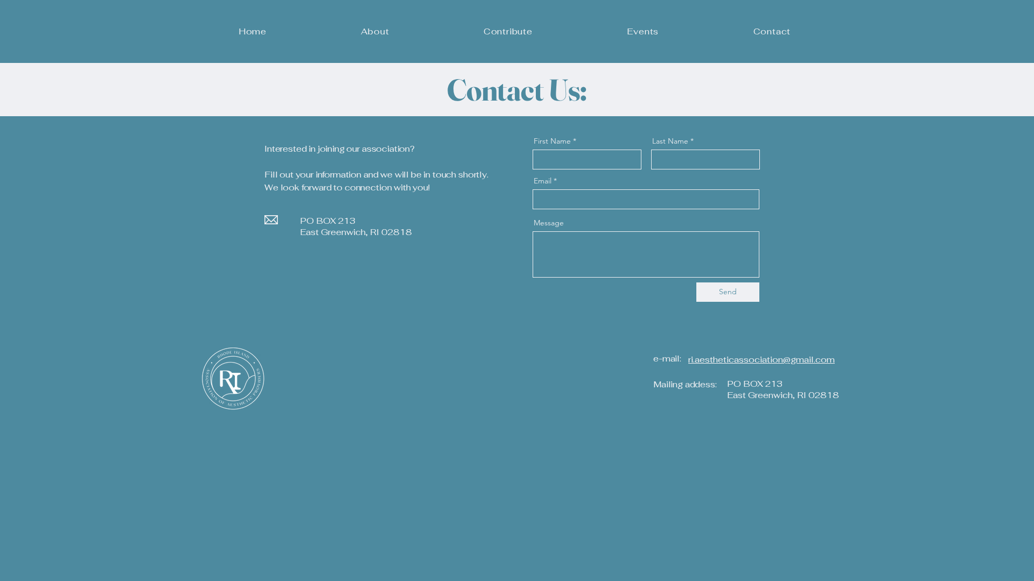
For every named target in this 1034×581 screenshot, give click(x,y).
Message (549, 222)
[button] (375, 31)
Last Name (670, 141)
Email (542, 181)
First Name (552, 141)
